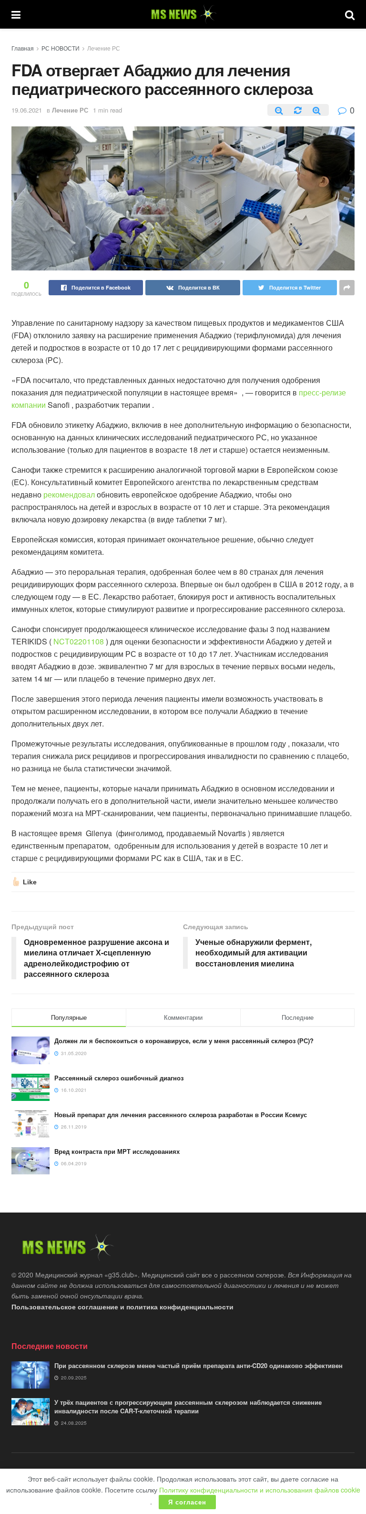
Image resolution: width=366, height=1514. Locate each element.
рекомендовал (69, 494)
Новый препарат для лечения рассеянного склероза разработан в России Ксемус (180, 1114)
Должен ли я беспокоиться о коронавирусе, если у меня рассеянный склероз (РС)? (184, 1040)
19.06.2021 (26, 109)
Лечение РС (103, 48)
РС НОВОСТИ (60, 48)
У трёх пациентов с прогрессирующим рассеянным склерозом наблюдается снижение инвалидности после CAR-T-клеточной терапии (188, 1406)
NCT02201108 (78, 641)
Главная (22, 48)
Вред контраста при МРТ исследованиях (117, 1151)
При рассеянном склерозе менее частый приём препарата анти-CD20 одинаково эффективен (198, 1365)
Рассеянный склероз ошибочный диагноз (118, 1077)
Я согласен (187, 1501)
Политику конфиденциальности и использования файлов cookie (259, 1489)
